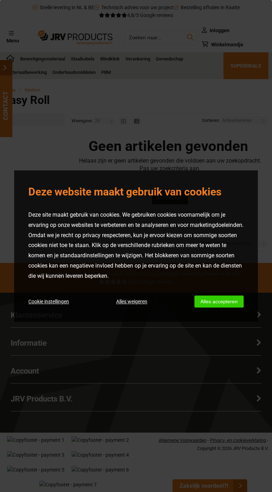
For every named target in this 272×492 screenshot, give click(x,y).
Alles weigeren (131, 301)
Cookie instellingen (48, 301)
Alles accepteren (219, 301)
